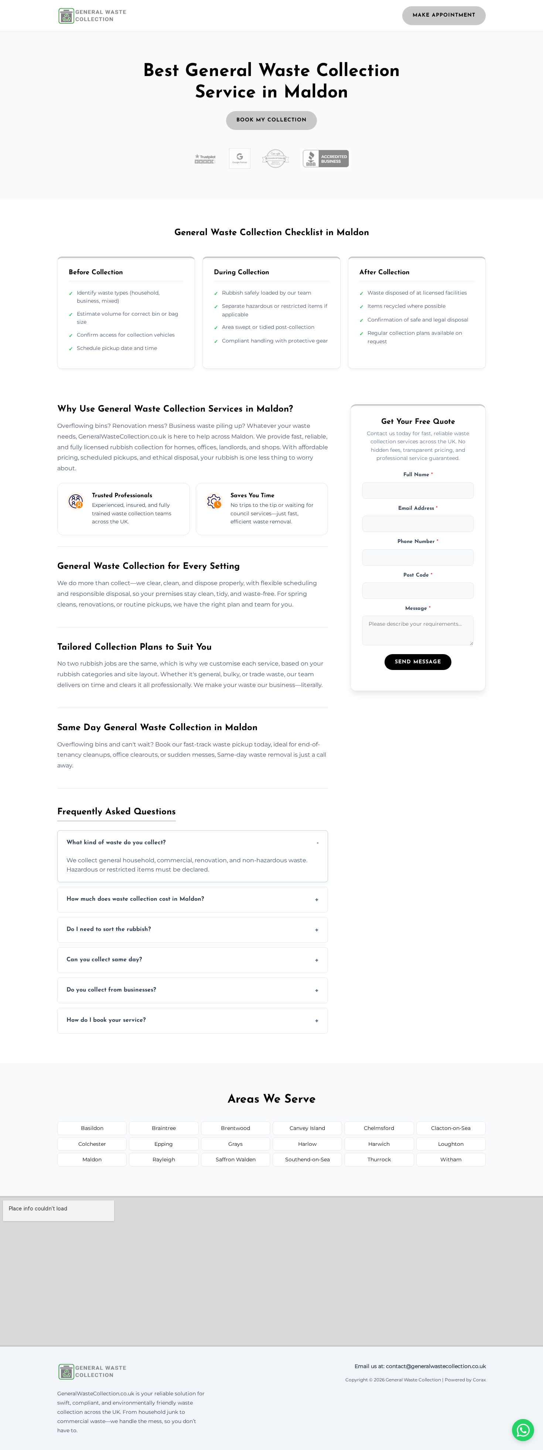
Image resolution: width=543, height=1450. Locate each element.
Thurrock (379, 1159)
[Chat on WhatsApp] (523, 1430)
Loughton (451, 1144)
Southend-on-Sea (307, 1159)
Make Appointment (444, 15)
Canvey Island (307, 1128)
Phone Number (417, 542)
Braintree (164, 1128)
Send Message (418, 662)
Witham (451, 1159)
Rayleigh (164, 1159)
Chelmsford (379, 1128)
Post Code (418, 575)
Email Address (418, 508)
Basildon (92, 1128)
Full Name (418, 475)
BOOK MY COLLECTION (271, 120)
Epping (163, 1144)
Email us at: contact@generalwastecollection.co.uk (420, 1366)
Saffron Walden (236, 1159)
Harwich (379, 1144)
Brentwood (235, 1128)
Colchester (92, 1144)
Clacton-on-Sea (451, 1128)
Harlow (307, 1144)
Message (418, 608)
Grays (235, 1144)
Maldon (92, 1159)
